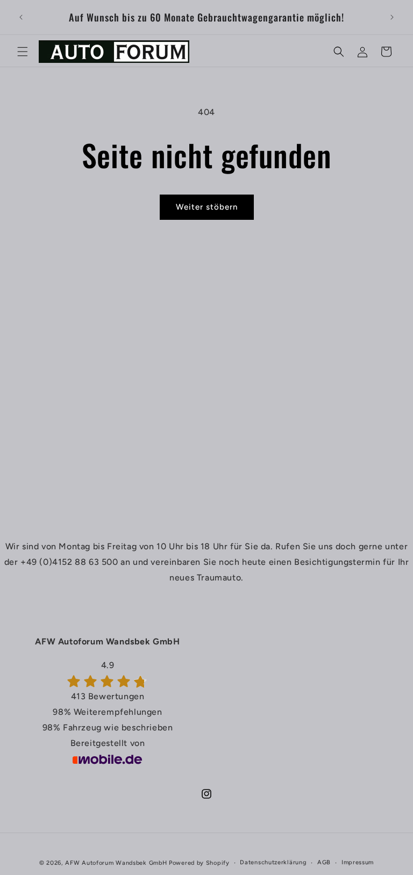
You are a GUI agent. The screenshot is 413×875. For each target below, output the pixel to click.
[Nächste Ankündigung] (392, 17)
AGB (324, 862)
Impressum (357, 862)
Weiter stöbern (207, 207)
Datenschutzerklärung (273, 862)
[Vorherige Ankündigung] (21, 17)
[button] (22, 51)
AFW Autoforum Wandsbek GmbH (116, 862)
